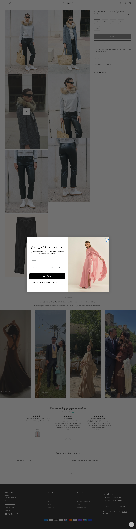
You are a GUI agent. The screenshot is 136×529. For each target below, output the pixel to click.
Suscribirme (47, 276)
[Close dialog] (107, 239)
